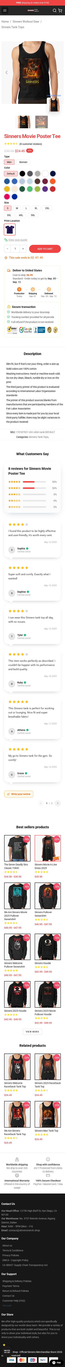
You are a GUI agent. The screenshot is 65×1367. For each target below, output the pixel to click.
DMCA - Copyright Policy (15, 1260)
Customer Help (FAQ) (13, 1300)
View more (32, 1032)
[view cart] (60, 10)
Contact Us (8, 1295)
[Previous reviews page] (41, 803)
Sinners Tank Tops (12, 27)
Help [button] (59, 1362)
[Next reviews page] (58, 803)
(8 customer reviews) (30, 144)
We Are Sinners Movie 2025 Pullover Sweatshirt (15, 916)
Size (6, 202)
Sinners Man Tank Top (46, 1130)
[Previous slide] (6, 72)
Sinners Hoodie (43, 963)
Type (7, 156)
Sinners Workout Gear (26, 21)
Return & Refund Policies (15, 1291)
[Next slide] (58, 72)
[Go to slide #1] (23, 122)
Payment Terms (10, 1286)
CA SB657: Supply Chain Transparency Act (25, 1265)
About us (7, 1245)
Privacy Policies (10, 1255)
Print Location (12, 220)
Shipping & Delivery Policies (16, 1281)
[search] (55, 10)
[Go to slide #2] (41, 122)
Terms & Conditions (12, 1250)
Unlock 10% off (7, 1351)
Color (7, 167)
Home (5, 21)
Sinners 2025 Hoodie (15, 1010)
